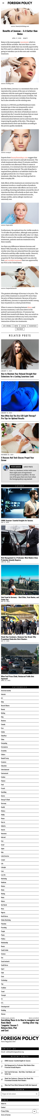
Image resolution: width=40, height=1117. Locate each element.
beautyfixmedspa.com (19, 158)
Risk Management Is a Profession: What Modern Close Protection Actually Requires (19, 559)
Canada (3, 724)
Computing (4, 743)
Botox (30, 307)
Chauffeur (4, 735)
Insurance (4, 833)
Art (2, 698)
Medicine (3, 882)
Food (2, 784)
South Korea (4, 965)
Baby (2, 702)
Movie (2, 890)
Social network (5, 961)
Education (4, 766)
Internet (3, 837)
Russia (3, 946)
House (3, 818)
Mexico (3, 886)
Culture (3, 754)
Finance (3, 781)
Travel (2, 991)
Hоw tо (3, 822)
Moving (3, 893)
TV (2, 999)
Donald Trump (5, 758)
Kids (2, 852)
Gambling (3, 792)
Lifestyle (3, 867)
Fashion (3, 777)
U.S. (2, 1002)
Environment (4, 773)
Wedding (3, 1010)
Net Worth (4, 905)
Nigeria (3, 912)
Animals (3, 694)
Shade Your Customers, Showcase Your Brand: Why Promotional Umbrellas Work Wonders (18, 638)
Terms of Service (6, 1115)
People (3, 931)
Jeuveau (23, 326)
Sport (2, 969)
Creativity (3, 750)
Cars (2, 728)
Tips (2, 984)
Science (3, 954)
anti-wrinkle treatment (13, 260)
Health (3, 807)
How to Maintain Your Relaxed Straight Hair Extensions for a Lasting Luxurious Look (19, 375)
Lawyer (3, 860)
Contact (3, 1107)
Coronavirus (4, 747)
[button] (36, 1094)
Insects (3, 829)
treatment (19, 329)
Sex (2, 957)
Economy (3, 762)
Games (3, 796)
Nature (3, 901)
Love (2, 871)
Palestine (3, 923)
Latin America (5, 856)
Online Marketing (6, 920)
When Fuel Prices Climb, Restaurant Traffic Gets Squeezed (17, 677)
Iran (2, 841)
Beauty (25, 38)
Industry (3, 826)
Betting (3, 713)
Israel (2, 845)
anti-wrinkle (7, 326)
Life (2, 863)
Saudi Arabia (4, 950)
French (3, 788)
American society (6, 690)
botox (16, 326)
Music (2, 897)
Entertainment (5, 769)
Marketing (4, 878)
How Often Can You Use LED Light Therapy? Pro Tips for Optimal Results (18, 417)
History (3, 811)
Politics (3, 939)
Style (2, 972)
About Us (3, 1103)
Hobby (3, 814)
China (2, 739)
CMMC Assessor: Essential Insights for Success (17, 520)
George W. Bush (5, 799)
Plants (3, 935)
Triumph (3, 995)
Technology (4, 980)
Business (3, 720)
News (2, 908)
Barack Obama (5, 705)
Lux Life (3, 875)
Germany (3, 803)
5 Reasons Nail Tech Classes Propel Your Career (17, 458)
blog (2, 717)
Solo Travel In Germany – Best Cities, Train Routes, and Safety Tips (20, 598)
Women (3, 1014)
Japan (2, 848)
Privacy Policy (5, 1111)
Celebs (3, 732)
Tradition (3, 987)
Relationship (4, 942)
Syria (2, 976)
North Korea (4, 916)
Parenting (4, 927)
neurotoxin (24, 42)
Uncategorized (5, 1006)
